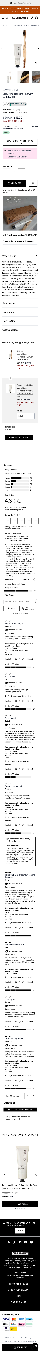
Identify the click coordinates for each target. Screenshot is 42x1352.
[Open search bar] (7, 17)
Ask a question (21, 112)
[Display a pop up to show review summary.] (20, 1193)
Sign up (20, 1231)
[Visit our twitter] (14, 1242)
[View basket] (36, 17)
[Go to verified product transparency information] (15, 104)
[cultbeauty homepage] (20, 17)
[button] (20, 104)
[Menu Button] (2, 17)
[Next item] (36, 1175)
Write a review (8, 112)
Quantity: (8, 166)
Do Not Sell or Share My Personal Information (20, 1276)
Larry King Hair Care (18, 25)
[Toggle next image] (38, 48)
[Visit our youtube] (26, 1242)
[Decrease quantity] (6, 172)
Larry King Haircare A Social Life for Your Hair (21, 1185)
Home (5, 25)
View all (35, 126)
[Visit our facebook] (9, 1242)
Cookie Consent (20, 1273)
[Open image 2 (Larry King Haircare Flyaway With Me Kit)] (23, 77)
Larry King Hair (11, 90)
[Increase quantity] (21, 172)
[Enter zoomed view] (36, 63)
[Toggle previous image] (2, 48)
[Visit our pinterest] (31, 1242)
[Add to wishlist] (33, 183)
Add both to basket (19, 437)
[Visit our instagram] (20, 1242)
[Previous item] (4, 1175)
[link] (32, 17)
